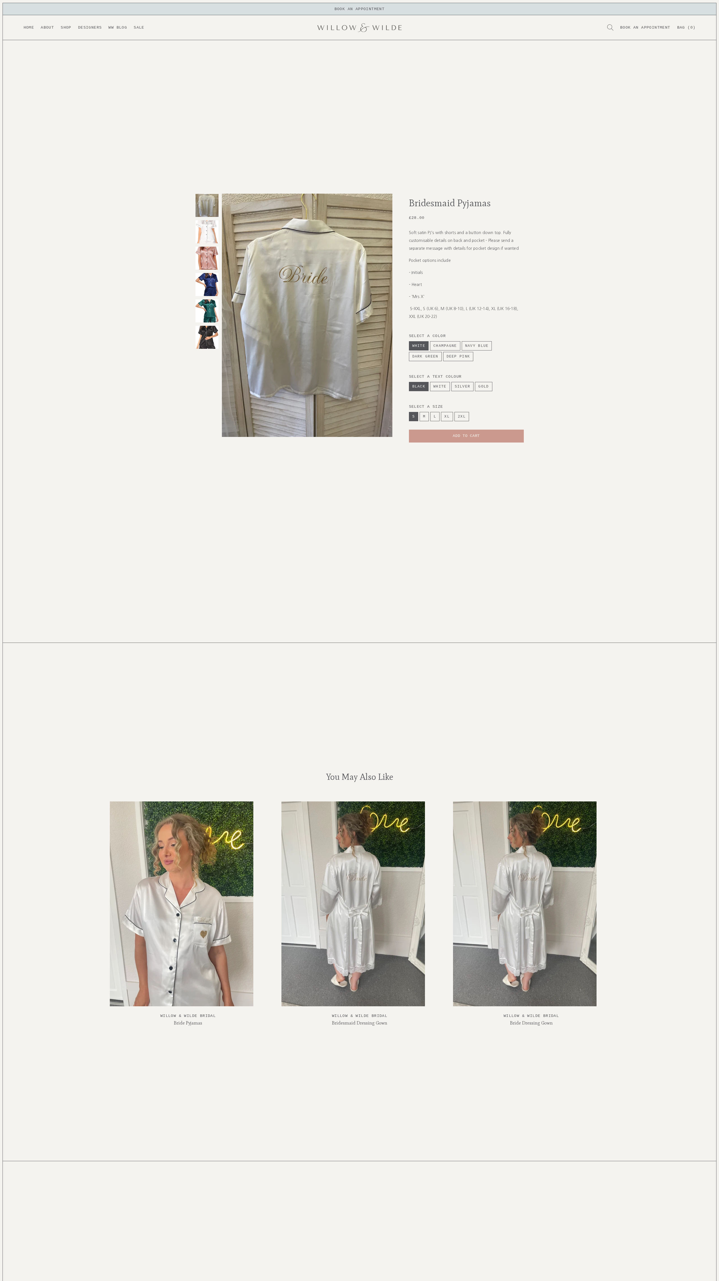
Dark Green (425, 356)
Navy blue (477, 346)
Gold (483, 386)
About (47, 27)
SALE (139, 27)
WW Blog (117, 27)
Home (29, 27)
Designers (90, 27)
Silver (462, 386)
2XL (462, 416)
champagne (445, 346)
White (419, 346)
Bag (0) (686, 27)
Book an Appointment (645, 27)
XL (447, 416)
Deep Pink (458, 356)
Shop (66, 27)
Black (419, 386)
